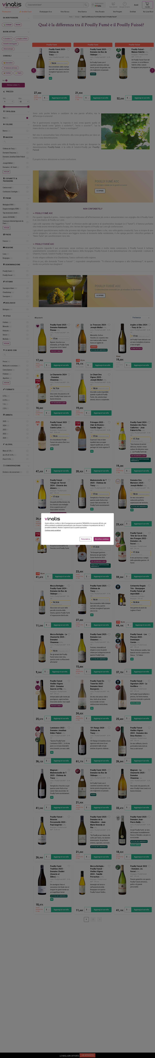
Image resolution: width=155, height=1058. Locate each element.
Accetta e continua (102, 539)
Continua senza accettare (53, 530)
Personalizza (85, 539)
